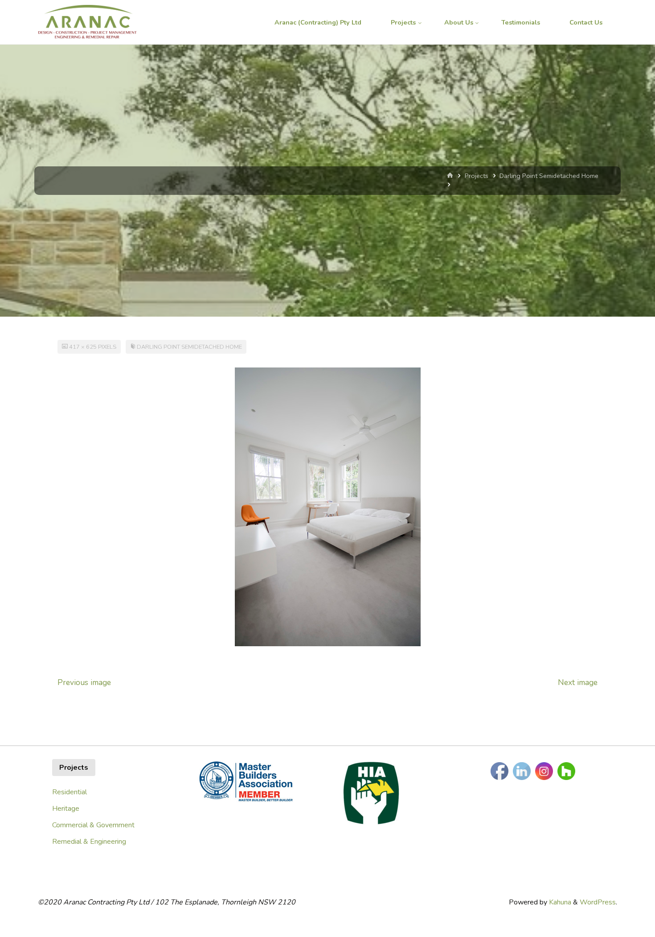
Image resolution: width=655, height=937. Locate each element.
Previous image (84, 682)
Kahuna (559, 902)
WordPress (598, 902)
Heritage (65, 808)
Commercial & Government (93, 825)
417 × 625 (83, 347)
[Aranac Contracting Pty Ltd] (87, 22)
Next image (578, 682)
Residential (69, 792)
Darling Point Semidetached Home (548, 175)
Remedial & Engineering (89, 841)
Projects (476, 175)
